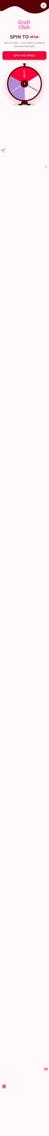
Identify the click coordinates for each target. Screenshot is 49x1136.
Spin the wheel (24, 55)
